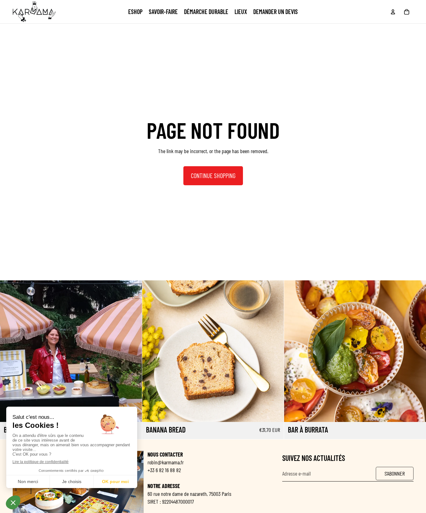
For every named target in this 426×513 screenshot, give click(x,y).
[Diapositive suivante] (132, 351)
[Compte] (393, 12)
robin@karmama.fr (166, 462)
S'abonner (395, 473)
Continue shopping (213, 175)
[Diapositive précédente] (9, 351)
